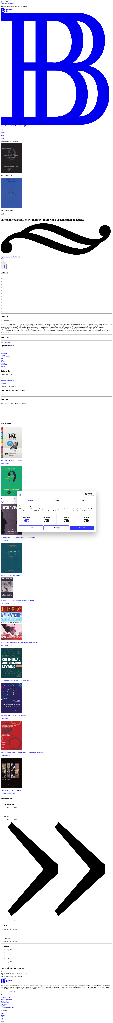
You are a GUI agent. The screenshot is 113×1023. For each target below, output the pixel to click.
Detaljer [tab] (56, 500)
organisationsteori (6, 342)
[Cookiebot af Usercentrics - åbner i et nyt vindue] (86, 494)
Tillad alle (82, 527)
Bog (2, 258)
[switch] (46, 520)
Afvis (31, 527)
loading (3, 263)
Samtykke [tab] (30, 500)
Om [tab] (83, 500)
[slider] (56, 177)
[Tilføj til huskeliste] (4, 266)
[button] (56, 972)
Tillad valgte (56, 527)
